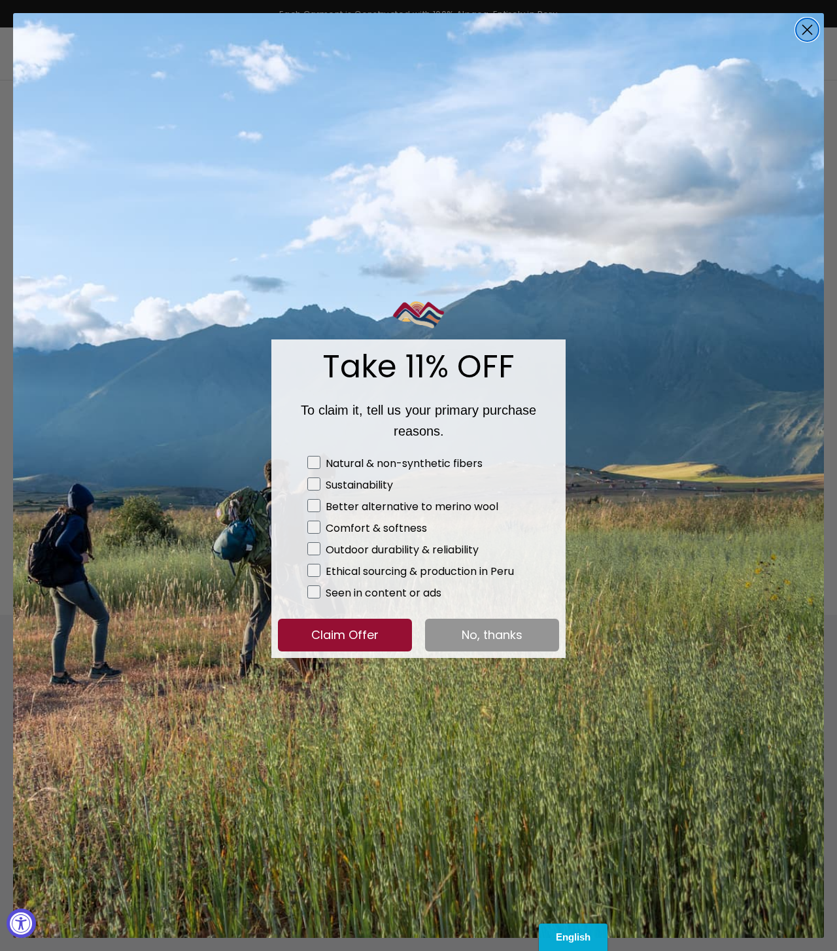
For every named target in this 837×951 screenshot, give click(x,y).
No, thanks (492, 635)
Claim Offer (345, 635)
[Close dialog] (807, 29)
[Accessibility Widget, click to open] (21, 923)
